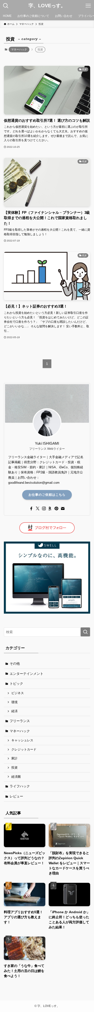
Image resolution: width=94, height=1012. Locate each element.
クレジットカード (23, 749)
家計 (14, 758)
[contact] (62, 508)
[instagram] (43, 508)
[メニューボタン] (88, 6)
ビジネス (17, 693)
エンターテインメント (26, 674)
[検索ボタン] (6, 6)
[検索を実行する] (85, 632)
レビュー (16, 796)
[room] (50, 508)
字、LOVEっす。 (47, 5)
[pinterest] (56, 508)
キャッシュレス (22, 740)
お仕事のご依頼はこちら (47, 494)
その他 (15, 663)
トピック (16, 683)
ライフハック (20, 786)
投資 (14, 767)
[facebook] (31, 508)
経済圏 (16, 776)
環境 (14, 702)
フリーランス (20, 721)
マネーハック (19, 49)
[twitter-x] (37, 508)
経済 (14, 711)
